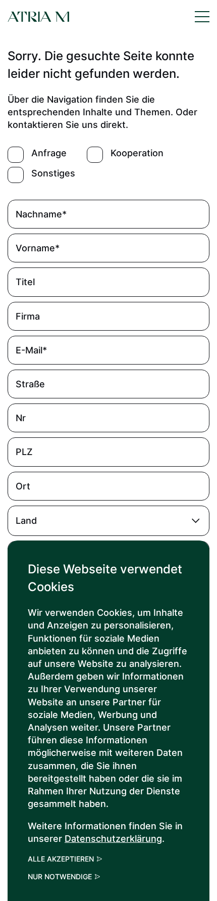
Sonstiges (53, 173)
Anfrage (49, 153)
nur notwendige (60, 877)
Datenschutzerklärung (113, 838)
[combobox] (108, 521)
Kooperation (137, 153)
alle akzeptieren (61, 859)
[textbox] (108, 521)
